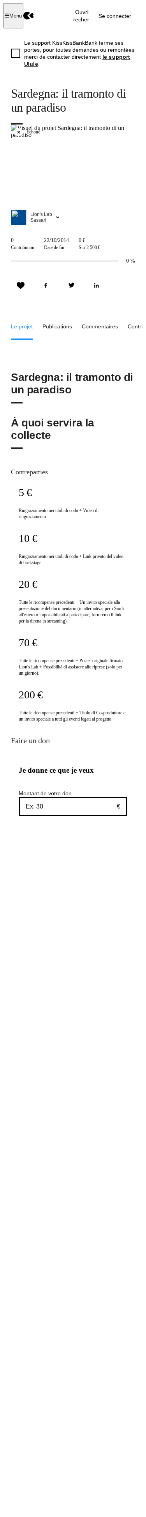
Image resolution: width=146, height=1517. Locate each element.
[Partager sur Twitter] (71, 285)
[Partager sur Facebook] (46, 285)
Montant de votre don (45, 793)
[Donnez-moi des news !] (20, 285)
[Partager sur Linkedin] (96, 285)
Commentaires (100, 326)
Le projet (22, 326)
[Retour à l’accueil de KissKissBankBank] (28, 16)
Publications (57, 326)
